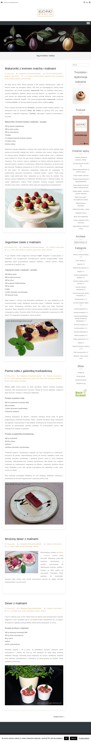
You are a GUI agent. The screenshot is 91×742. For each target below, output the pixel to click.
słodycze (18, 79)
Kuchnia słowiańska (80, 332)
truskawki (23, 381)
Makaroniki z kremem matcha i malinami (30, 68)
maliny (53, 76)
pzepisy (44, 250)
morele (29, 378)
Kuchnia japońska (79, 309)
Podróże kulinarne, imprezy (81, 346)
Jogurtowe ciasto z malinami (23, 242)
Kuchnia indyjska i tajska (80, 303)
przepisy (12, 79)
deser (13, 546)
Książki (79, 271)
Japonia (79, 264)
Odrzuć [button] (73, 738)
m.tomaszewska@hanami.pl (10, 2)
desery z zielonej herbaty (35, 76)
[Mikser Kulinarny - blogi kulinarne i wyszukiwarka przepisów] (81, 393)
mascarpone (60, 76)
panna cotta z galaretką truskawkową (51, 378)
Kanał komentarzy (80, 380)
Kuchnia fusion (79, 299)
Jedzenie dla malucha (79, 268)
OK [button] (66, 738)
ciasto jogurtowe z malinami (23, 250)
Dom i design (80, 260)
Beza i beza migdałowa (81, 216)
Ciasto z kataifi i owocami (81, 175)
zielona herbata (26, 79)
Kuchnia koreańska (79, 312)
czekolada (14, 611)
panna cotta (35, 378)
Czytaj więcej (84, 738)
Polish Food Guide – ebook (81, 209)
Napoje (80, 343)
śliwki (12, 381)
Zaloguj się (81, 372)
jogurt (34, 250)
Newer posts (59, 717)
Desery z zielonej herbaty (54, 73)
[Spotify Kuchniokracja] (81, 130)
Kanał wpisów (81, 376)
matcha (7, 79)
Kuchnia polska (79, 328)
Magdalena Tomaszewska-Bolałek (30, 73)
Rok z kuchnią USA (79, 352)
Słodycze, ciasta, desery (12, 76)
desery (13, 378)
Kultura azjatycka (79, 335)
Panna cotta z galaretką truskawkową (28, 371)
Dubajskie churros (80, 213)
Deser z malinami (16, 603)
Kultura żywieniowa (79, 339)
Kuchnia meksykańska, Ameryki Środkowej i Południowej (81, 318)
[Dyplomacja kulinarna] (81, 96)
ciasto (13, 250)
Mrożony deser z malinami (21, 539)
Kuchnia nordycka (79, 324)
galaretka (19, 378)
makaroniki (47, 76)
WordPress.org (80, 383)
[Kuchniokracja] (45, 12)
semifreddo (29, 546)
